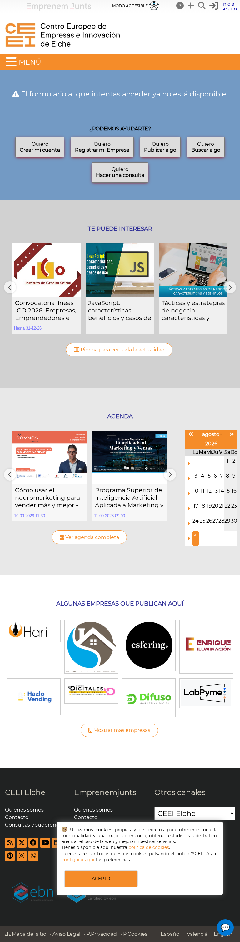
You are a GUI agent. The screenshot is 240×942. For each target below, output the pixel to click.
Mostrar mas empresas (121, 730)
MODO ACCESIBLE (130, 5)
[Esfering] (148, 645)
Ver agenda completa (91, 537)
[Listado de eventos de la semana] (188, 463)
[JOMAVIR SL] (91, 646)
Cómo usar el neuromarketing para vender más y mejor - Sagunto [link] (47, 497)
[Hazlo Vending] (33, 696)
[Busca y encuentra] (202, 5)
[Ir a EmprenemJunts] (59, 9)
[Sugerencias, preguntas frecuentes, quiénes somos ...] (180, 5)
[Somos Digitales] (91, 690)
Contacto (16, 817)
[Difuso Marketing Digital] (148, 697)
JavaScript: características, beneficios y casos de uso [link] (119, 310)
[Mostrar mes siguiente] (232, 434)
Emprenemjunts (105, 792)
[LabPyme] (206, 692)
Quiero (40, 147)
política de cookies (148, 847)
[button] (223, 6)
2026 (211, 444)
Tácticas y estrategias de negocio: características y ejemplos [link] (193, 310)
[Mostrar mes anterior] (191, 434)
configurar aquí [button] (78, 859)
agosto (210, 434)
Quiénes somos (24, 810)
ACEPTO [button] (101, 878)
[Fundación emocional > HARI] (33, 630)
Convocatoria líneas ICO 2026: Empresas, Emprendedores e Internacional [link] (45, 310)
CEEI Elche (25, 792)
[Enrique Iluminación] (206, 646)
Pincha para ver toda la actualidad (122, 350)
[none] (46, 288)
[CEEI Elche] (62, 51)
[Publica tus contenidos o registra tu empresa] (191, 5)
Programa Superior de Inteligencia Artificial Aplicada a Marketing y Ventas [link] (129, 497)
